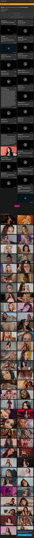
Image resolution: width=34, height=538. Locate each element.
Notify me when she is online (17, 13)
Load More (17, 206)
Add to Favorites (17, 15)
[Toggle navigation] (32, 1)
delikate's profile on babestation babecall (17, 17)
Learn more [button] (26, 532)
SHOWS (4, 1)
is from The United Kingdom (24, 7)
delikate (3, 7)
